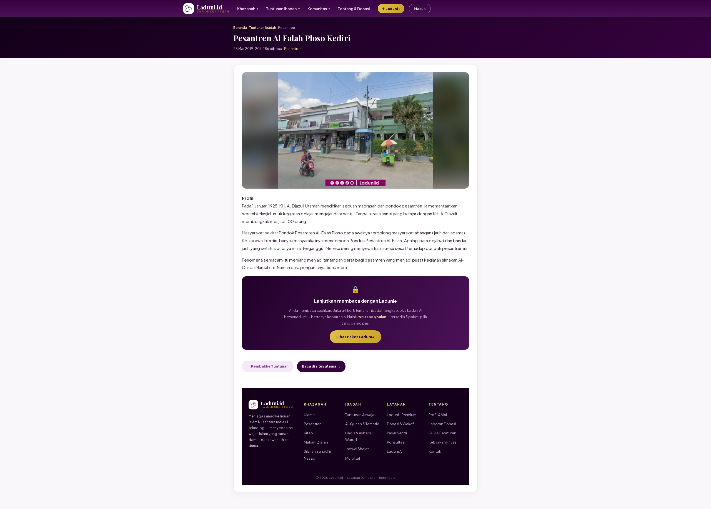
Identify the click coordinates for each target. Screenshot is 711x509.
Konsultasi (396, 442)
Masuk (420, 8)
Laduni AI (394, 451)
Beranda (240, 28)
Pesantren (313, 424)
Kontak (435, 451)
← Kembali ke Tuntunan (268, 366)
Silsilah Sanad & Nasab (317, 454)
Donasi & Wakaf (400, 424)
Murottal (352, 458)
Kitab (308, 433)
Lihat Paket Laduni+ (355, 337)
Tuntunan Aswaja (359, 414)
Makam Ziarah (316, 442)
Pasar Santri (397, 433)
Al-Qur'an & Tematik (362, 424)
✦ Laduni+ (391, 8)
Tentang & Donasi (354, 8)
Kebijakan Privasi (443, 442)
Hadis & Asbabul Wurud (359, 436)
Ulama (309, 414)
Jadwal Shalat (357, 449)
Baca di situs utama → (321, 366)
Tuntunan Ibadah (262, 28)
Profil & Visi (438, 414)
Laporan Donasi (442, 424)
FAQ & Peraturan (442, 433)
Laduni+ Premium (401, 414)
